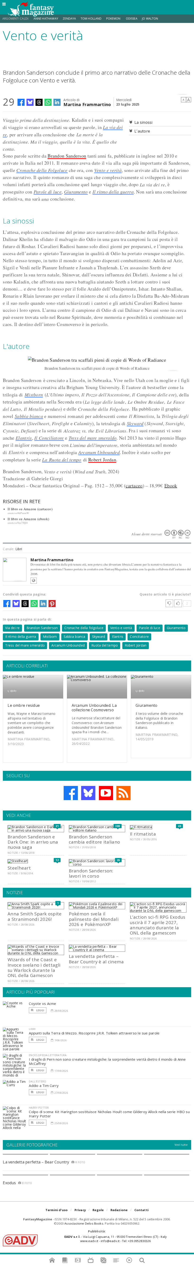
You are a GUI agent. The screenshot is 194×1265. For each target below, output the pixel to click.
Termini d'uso (56, 1210)
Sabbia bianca (29, 416)
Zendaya (69, 19)
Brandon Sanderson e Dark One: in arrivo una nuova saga (33, 842)
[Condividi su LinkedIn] (57, 102)
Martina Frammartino (87, 104)
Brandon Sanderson (67, 156)
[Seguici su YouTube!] (106, 793)
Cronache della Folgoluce (41, 170)
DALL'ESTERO (37, 1081)
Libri (18, 549)
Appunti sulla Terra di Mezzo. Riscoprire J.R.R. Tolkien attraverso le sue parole (94, 1033)
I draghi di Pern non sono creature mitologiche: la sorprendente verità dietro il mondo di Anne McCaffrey (107, 1061)
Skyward (135, 423)
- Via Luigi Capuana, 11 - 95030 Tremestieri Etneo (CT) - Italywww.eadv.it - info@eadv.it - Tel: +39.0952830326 (115, 1239)
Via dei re (12, 628)
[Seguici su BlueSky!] (88, 793)
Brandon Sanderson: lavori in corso (91, 873)
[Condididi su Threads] (39, 102)
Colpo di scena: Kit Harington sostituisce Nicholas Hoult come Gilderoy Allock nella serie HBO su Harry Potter (109, 1113)
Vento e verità (108, 170)
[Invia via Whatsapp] (48, 102)
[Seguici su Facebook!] (71, 793)
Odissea (131, 19)
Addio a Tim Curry (44, 1085)
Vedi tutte (181, 1144)
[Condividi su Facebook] (21, 102)
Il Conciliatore (49, 438)
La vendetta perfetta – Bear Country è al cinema (96, 958)
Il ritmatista (143, 834)
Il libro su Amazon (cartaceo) (30, 508)
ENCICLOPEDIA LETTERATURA (47, 1055)
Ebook (170, 485)
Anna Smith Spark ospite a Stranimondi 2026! (35, 916)
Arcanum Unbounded (99, 452)
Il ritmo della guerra (113, 192)
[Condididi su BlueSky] (30, 102)
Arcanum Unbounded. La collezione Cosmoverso (94, 707)
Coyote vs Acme (42, 1003)
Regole (98, 1210)
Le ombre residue (24, 705)
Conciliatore (139, 636)
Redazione (119, 1210)
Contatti (141, 1210)
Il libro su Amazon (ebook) (28, 518)
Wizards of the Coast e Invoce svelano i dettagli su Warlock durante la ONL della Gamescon (34, 967)
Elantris (24, 438)
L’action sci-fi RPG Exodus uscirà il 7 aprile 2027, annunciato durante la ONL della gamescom (157, 925)
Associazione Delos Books (83, 1223)
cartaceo (134, 485)
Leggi (39, 1010)
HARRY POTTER (39, 1107)
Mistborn (34, 394)
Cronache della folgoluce (83, 628)
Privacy (80, 1210)
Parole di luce (48, 192)
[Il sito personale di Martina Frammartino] (34, 581)
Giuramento (76, 192)
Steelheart (19, 868)
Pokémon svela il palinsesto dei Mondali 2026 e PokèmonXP (94, 919)
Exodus (9, 1182)
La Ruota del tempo (61, 459)
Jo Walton (150, 19)
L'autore (142, 131)
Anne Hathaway (46, 19)
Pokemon (113, 19)
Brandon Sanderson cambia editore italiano (94, 839)
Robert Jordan (102, 459)
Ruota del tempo (104, 645)
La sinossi (143, 122)
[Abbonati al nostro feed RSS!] (123, 793)
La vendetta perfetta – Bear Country (36, 1162)
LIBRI (12, 691)
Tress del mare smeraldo (93, 438)
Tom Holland (91, 19)
